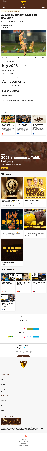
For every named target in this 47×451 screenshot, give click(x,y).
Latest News (3, 405)
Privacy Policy (3, 400)
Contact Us (3, 398)
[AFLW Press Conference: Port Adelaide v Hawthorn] (23, 283)
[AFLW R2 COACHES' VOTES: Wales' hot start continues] (8, 125)
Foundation (3, 386)
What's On (3, 410)
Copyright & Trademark (23, 445)
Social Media (3, 389)
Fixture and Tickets (4, 377)
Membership (22, 7)
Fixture (43, 7)
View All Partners (22, 340)
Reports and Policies (5, 402)
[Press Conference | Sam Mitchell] (39, 283)
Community (3, 384)
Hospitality (3, 381)
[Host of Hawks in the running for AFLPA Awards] (23, 125)
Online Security (23, 447)
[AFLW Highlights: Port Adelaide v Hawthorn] (8, 283)
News (3, 7)
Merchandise (3, 391)
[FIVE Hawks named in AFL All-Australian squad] (39, 125)
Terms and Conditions (23, 441)
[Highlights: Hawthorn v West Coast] (8, 302)
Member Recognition (5, 407)
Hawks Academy (4, 412)
